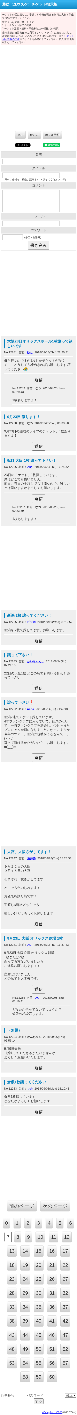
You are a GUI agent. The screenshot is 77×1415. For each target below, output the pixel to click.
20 (38, 1265)
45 (38, 1335)
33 (12, 1307)
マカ (30, 1088)
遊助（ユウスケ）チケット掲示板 (29, 4)
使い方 (34, 134)
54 (25, 1363)
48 (12, 1349)
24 (25, 1279)
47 (65, 1335)
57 (65, 1363)
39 (25, 1321)
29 (25, 1293)
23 (12, 1279)
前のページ (21, 1206)
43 (12, 1335)
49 (25, 1349)
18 (12, 1265)
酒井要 (31, 858)
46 (52, 1335)
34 (25, 1307)
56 (52, 1363)
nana (30, 709)
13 (12, 1251)
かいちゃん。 (35, 661)
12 (66, 1237)
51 (52, 1349)
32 (65, 1293)
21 (52, 1265)
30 (38, 1293)
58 (25, 1377)
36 (52, 1307)
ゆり (30, 352)
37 (65, 1307)
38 (12, 1321)
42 (65, 1321)
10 (40, 1237)
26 (52, 1279)
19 (25, 1265)
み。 (30, 944)
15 (38, 1251)
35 (38, 1307)
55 (38, 1363)
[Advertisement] (38, 85)
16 (52, 1251)
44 (25, 1335)
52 (65, 1349)
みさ (30, 466)
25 (38, 1279)
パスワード (35, 1395)
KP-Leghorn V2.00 (52, 1412)
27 (65, 1279)
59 (38, 1377)
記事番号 (7, 1395)
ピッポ (31, 622)
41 (52, 1321)
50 (38, 1349)
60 (52, 1377)
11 (53, 1237)
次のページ (55, 1206)
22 (65, 1265)
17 (65, 1251)
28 (12, 1293)
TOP (20, 134)
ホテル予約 (52, 134)
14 (25, 1251)
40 (38, 1321)
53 (12, 1363)
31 (52, 1293)
